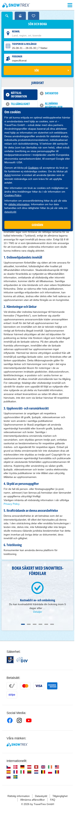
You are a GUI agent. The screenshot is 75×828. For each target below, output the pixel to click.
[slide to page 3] (34, 624)
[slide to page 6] (52, 624)
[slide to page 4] (40, 624)
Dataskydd (51, 93)
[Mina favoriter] (33, 16)
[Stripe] (12, 694)
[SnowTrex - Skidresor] (17, 744)
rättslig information (18, 204)
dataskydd (10, 211)
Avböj (7, 175)
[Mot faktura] (12, 686)
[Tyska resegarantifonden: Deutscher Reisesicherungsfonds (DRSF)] (10, 659)
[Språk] (9, 767)
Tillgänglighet (20, 104)
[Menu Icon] (70, 5)
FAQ (52, 799)
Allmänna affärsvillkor (32, 799)
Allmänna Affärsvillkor (53, 105)
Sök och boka (37, 24)
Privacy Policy (11, 503)
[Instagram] (19, 720)
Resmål (16, 31)
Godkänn (33, 167)
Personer (17, 56)
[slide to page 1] (23, 624)
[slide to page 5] (46, 624)
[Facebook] (10, 720)
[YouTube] (28, 720)
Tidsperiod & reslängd (24, 44)
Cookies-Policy (12, 195)
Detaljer (37, 611)
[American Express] (52, 686)
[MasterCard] (25, 686)
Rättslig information (19, 94)
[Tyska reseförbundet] (22, 659)
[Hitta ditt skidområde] (20, 16)
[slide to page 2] (29, 624)
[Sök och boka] (7, 16)
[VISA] (38, 686)
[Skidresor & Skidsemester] (16, 5)
